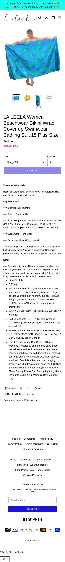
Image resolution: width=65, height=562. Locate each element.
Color (6, 156)
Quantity (51, 156)
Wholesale (25, 459)
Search (16, 438)
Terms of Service (34, 444)
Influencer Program (32, 449)
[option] (16, 98)
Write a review (31, 400)
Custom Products (32, 475)
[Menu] (60, 17)
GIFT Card (52, 444)
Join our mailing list (32, 484)
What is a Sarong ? (45, 459)
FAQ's (13, 459)
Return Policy (46, 438)
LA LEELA (34, 540)
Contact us (29, 438)
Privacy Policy (14, 444)
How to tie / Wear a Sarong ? (32, 464)
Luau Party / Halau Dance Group (32, 470)
